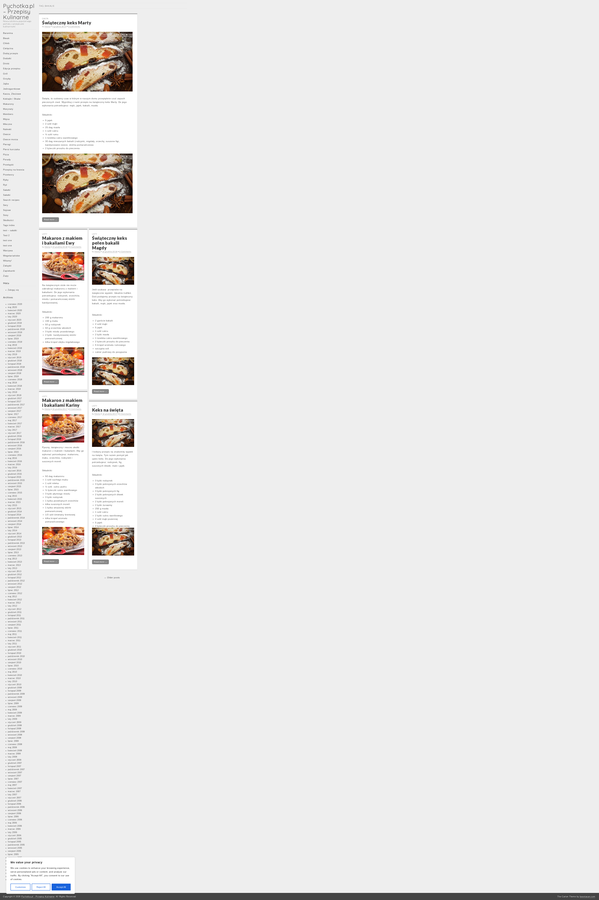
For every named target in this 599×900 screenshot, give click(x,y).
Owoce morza (10, 139)
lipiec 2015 (13, 490)
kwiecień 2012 (15, 600)
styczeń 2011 (14, 647)
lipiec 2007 (13, 779)
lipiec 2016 (13, 452)
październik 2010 (16, 656)
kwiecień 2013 (15, 562)
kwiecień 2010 (15, 675)
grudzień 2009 (15, 688)
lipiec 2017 (13, 414)
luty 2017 (12, 430)
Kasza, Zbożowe (12, 94)
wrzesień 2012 (15, 584)
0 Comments (74, 26)
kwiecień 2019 (15, 348)
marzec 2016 (14, 464)
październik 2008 (16, 732)
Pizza (6, 154)
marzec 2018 (14, 389)
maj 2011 (12, 634)
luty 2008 (12, 757)
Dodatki (7, 58)
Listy (44, 234)
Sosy (5, 215)
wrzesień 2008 (15, 735)
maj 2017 (12, 420)
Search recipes (11, 200)
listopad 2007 (14, 766)
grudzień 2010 (15, 650)
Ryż (5, 185)
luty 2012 (12, 606)
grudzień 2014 (15, 512)
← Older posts (112, 577)
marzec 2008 (14, 754)
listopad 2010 (14, 653)
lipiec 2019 (13, 339)
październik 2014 (16, 518)
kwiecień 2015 (15, 499)
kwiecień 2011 (15, 637)
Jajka (6, 83)
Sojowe (7, 210)
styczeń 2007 (14, 798)
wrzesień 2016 (15, 446)
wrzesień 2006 (15, 810)
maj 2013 (12, 559)
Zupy (6, 276)
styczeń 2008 (14, 760)
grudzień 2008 (15, 725)
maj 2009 (12, 710)
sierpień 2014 (14, 524)
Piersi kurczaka (11, 149)
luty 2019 (12, 354)
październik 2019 (16, 329)
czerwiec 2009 (15, 707)
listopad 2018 (14, 364)
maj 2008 (12, 747)
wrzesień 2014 (15, 521)
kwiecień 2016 (15, 461)
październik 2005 (16, 845)
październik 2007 (16, 769)
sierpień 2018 (14, 373)
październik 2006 (16, 807)
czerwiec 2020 (15, 304)
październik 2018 (16, 367)
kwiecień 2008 (15, 751)
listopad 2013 (14, 540)
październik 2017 (16, 405)
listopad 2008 (14, 729)
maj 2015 (12, 496)
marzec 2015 (14, 502)
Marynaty (8, 109)
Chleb (6, 43)
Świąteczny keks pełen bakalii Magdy (109, 242)
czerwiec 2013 (15, 556)
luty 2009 (12, 719)
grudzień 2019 (15, 323)
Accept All (61, 887)
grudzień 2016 (15, 436)
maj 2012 (12, 596)
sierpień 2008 (14, 738)
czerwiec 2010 (15, 669)
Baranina (8, 33)
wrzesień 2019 (15, 332)
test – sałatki (10, 230)
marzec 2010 (14, 678)
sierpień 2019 (14, 335)
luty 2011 (12, 644)
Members (8, 114)
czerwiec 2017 (15, 417)
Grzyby (7, 78)
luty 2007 (12, 795)
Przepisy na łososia (13, 169)
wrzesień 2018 (15, 370)
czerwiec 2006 (15, 820)
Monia (47, 26)
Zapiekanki (9, 271)
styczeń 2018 (14, 395)
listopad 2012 (14, 578)
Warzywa (8, 250)
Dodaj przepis (10, 53)
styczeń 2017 (14, 433)
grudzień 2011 (15, 612)
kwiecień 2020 (15, 310)
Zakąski (7, 265)
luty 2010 (12, 681)
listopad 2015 (14, 477)
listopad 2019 (14, 326)
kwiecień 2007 (15, 788)
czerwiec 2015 (15, 493)
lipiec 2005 (13, 854)
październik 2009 (16, 694)
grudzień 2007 (15, 763)
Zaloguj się (13, 290)
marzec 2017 (14, 427)
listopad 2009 (14, 691)
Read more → (50, 220)
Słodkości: (8, 220)
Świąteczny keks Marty (66, 22)
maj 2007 (12, 785)
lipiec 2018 (13, 376)
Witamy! (7, 260)
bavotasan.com (587, 896)
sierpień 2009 (14, 700)
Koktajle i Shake (12, 99)
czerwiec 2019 (15, 342)
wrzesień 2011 (15, 622)
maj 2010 (12, 672)
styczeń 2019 (14, 358)
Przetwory (8, 174)
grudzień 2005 (15, 839)
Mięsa (6, 119)
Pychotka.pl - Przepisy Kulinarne (37, 896)
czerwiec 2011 (15, 631)
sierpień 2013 (14, 549)
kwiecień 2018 (15, 386)
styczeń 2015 (14, 508)
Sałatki (6, 190)
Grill (5, 73)
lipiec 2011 (13, 628)
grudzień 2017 (15, 398)
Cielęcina (8, 48)
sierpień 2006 (14, 813)
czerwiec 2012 (15, 593)
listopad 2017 (14, 402)
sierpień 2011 (14, 625)
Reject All (41, 887)
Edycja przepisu (11, 68)
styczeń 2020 (14, 320)
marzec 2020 (14, 313)
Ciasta (45, 18)
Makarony (8, 104)
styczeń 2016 (14, 471)
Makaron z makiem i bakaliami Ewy (62, 240)
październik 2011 (16, 618)
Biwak (6, 38)
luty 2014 (12, 530)
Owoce (7, 134)
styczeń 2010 (14, 685)
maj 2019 (12, 345)
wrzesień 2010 (15, 659)
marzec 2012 (14, 603)
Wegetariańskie (11, 255)
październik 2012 (16, 581)
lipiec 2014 (13, 527)
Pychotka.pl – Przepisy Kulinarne (18, 11)
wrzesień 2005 (15, 848)
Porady (7, 159)
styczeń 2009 (14, 722)
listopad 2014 (14, 515)
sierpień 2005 (14, 851)
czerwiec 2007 (15, 782)
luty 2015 (12, 505)
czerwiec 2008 (15, 744)
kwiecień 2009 (15, 713)
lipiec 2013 (13, 552)
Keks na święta (107, 410)
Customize (20, 887)
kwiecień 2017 (15, 424)
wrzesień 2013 (15, 546)
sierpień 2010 (14, 662)
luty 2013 (12, 568)
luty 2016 (12, 468)
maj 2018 (12, 383)
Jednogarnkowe (11, 89)
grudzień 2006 (15, 801)
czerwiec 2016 (15, 455)
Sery (5, 205)
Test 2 (6, 235)
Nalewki (7, 129)
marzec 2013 (14, 565)
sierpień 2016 (14, 449)
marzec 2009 (14, 716)
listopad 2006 (14, 804)
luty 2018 (12, 392)
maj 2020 (12, 307)
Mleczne (7, 124)
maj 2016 (12, 458)
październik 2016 (16, 442)
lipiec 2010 (13, 666)
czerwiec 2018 (15, 380)
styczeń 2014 (14, 534)
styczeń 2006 (14, 835)
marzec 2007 (14, 791)
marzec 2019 (14, 351)
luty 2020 (12, 317)
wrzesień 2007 (15, 773)
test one (7, 240)
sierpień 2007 (14, 776)
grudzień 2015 (15, 474)
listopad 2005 (14, 842)
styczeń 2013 (14, 571)
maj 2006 (12, 823)
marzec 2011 (14, 640)
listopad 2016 (14, 439)
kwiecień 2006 (15, 826)
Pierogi (7, 144)
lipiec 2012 (13, 590)
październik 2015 (16, 480)
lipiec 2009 (13, 703)
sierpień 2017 (14, 411)
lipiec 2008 (13, 741)
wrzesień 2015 (15, 483)
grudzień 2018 (15, 361)
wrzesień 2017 (15, 408)
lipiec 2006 (13, 817)
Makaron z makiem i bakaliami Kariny (62, 403)
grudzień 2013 (15, 537)
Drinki (6, 63)
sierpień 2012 (14, 587)
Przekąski (8, 164)
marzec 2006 (14, 829)
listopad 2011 (14, 615)
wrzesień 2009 (15, 697)
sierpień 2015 (14, 486)
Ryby (6, 180)
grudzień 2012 (15, 574)
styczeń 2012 (14, 609)
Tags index (9, 225)
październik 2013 (16, 543)
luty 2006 (12, 832)
